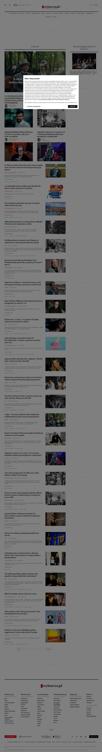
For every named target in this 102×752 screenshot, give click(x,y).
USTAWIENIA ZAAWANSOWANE (33, 106)
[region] (51, 92)
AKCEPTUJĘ (72, 106)
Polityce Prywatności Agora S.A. (62, 99)
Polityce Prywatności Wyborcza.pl (46, 99)
